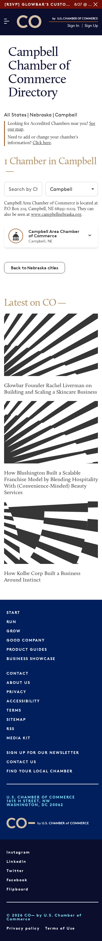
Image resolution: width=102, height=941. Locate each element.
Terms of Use (60, 928)
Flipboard (18, 889)
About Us (18, 682)
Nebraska (41, 115)
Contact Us (21, 761)
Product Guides (27, 649)
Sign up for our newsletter (43, 752)
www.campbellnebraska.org (56, 215)
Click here (42, 143)
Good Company (26, 640)
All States (15, 115)
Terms (14, 710)
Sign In (73, 26)
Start (13, 612)
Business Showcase (31, 658)
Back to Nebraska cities (34, 267)
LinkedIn (16, 861)
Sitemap (16, 719)
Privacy (16, 691)
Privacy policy (23, 928)
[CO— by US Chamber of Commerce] (29, 21)
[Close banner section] (95, 4)
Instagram (18, 852)
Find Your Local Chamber (40, 771)
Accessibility (23, 701)
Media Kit (18, 737)
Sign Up (91, 26)
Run (11, 621)
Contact (18, 673)
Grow (14, 631)
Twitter (15, 870)
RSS (10, 728)
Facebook (17, 879)
